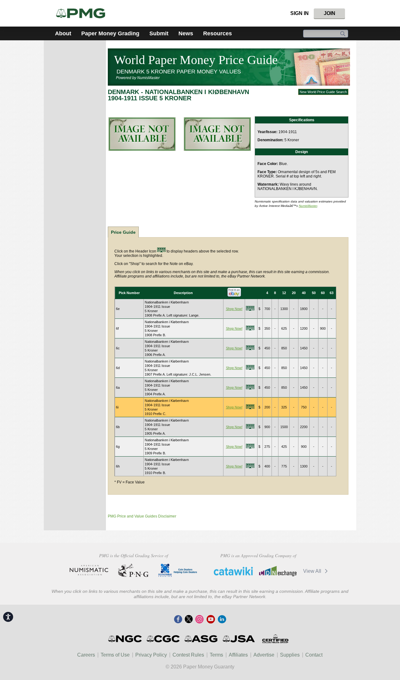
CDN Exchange (277, 571)
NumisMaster (308, 206)
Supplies (290, 655)
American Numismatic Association (88, 570)
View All (312, 571)
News (185, 33)
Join (329, 13)
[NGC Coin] (83, 13)
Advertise (263, 655)
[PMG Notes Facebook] (178, 620)
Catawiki (233, 571)
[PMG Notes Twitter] (189, 620)
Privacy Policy (151, 655)
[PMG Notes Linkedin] (222, 620)
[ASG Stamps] (201, 638)
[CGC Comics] (163, 638)
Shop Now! (234, 309)
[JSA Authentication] (239, 638)
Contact (313, 655)
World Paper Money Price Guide (196, 60)
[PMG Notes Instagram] (199, 620)
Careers (86, 655)
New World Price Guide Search (323, 92)
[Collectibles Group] (275, 638)
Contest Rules (188, 655)
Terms (216, 655)
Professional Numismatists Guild (133, 570)
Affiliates (238, 655)
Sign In (299, 13)
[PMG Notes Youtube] (210, 620)
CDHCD (177, 570)
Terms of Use (115, 655)
